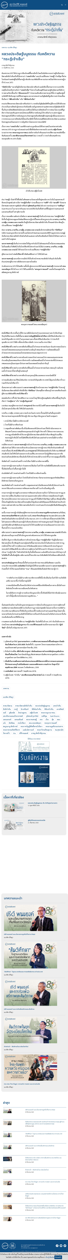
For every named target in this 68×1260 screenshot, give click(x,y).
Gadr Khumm (54, 716)
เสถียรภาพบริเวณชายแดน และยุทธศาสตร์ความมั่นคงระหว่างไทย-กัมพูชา (44, 1195)
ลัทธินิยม (12, 723)
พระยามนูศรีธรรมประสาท (54, 726)
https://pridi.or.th (52, 1251)
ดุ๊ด (53, 719)
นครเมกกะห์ (7, 719)
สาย (41, 719)
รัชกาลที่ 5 (6, 733)
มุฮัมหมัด (12, 713)
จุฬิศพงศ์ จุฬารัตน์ (32, 716)
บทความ (4, 47)
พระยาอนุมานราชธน (48, 713)
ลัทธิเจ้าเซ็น (7, 709)
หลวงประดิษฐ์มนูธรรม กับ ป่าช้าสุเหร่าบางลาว (42, 803)
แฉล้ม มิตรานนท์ (28, 730)
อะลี (4, 713)
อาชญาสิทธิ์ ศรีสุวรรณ (38, 733)
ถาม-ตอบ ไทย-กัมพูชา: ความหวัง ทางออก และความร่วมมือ (22, 1084)
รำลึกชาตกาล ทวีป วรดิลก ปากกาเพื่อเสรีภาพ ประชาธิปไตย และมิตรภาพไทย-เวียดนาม (43, 1158)
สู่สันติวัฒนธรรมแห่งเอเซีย (36, 820)
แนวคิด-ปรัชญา (12, 47)
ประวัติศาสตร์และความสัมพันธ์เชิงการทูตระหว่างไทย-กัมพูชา (42, 1218)
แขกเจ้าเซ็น (57, 706)
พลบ (58, 719)
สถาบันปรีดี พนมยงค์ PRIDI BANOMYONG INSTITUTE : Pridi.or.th (15, 4)
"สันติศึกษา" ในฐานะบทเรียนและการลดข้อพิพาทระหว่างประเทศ (23, 971)
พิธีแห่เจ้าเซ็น (48, 709)
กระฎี (16, 709)
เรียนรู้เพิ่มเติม (50, 1257)
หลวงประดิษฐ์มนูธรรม (42, 706)
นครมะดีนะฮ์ (18, 719)
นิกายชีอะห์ (25, 709)
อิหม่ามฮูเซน (22, 713)
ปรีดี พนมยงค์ (23, 733)
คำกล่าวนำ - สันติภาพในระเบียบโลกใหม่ (16, 1046)
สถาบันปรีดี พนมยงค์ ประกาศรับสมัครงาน (34, 752)
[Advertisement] (34, 847)
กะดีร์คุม (44, 716)
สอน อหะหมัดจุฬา (35, 723)
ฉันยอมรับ (58, 1257)
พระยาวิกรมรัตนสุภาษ (44, 730)
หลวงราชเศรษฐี (31, 719)
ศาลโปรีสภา (22, 723)
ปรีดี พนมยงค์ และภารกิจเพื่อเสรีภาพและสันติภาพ (19, 1009)
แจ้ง (4, 723)
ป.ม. (14, 733)
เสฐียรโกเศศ (34, 713)
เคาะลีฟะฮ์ (60, 709)
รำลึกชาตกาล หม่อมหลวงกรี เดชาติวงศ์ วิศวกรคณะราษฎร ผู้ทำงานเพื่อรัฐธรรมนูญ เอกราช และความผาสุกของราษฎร (44, 1122)
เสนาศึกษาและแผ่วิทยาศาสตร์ (13, 716)
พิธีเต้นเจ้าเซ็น (36, 709)
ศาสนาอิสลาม (7, 706)
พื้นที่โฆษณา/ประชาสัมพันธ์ (34, 739)
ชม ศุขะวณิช (59, 730)
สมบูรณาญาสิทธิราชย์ (10, 726)
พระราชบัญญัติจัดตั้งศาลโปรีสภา (31, 726)
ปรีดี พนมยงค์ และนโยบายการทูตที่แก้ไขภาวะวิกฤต (19, 934)
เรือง (47, 719)
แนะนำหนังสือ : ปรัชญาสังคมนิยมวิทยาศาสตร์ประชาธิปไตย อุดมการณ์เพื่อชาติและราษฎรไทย (34, 776)
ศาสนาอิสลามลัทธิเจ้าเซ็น (23, 706)
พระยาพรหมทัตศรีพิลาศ (11, 730)
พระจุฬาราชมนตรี (50, 723)
